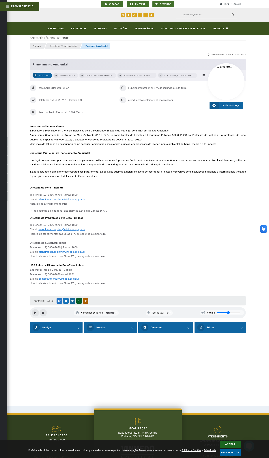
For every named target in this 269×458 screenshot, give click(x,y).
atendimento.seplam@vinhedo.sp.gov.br (62, 199)
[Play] (35, 312)
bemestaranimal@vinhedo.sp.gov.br (59, 278)
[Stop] (43, 312)
